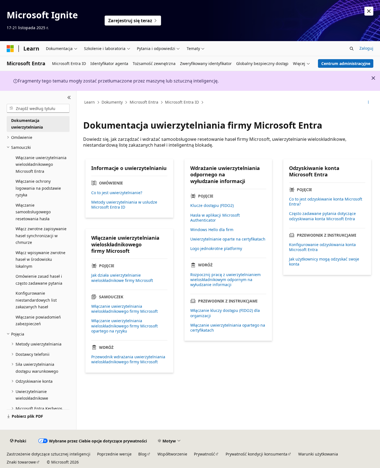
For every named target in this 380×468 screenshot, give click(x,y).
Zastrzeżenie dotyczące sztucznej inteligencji (48, 454)
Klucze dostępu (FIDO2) (212, 205)
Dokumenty (112, 102)
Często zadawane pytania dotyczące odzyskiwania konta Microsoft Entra (322, 216)
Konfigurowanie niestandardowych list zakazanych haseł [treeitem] (36, 300)
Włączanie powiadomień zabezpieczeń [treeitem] (38, 320)
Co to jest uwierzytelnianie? (116, 192)
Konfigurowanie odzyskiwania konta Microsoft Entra (322, 247)
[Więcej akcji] (368, 102)
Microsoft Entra (144, 102)
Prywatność (204, 454)
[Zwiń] (69, 97)
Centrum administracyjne (345, 63)
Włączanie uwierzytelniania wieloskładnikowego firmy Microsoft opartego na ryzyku (124, 325)
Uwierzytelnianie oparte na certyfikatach (227, 239)
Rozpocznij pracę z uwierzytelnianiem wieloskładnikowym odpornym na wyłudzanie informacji (225, 279)
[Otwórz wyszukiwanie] (351, 49)
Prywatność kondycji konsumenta (256, 454)
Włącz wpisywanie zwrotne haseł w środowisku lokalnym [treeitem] (40, 259)
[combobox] (38, 108)
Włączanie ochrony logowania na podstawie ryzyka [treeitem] (38, 188)
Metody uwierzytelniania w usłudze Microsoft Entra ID (124, 205)
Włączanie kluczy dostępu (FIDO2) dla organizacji (225, 313)
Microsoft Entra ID (182, 102)
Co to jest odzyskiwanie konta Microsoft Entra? (325, 202)
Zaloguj (366, 48)
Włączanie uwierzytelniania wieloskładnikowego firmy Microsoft (124, 309)
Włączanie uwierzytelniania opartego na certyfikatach (227, 328)
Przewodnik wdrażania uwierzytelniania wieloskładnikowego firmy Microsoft (128, 359)
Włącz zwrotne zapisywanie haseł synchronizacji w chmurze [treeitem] (41, 235)
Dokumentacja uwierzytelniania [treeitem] (27, 124)
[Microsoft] (10, 48)
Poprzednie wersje (114, 454)
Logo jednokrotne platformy (216, 248)
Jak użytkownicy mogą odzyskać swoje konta (324, 262)
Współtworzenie (172, 454)
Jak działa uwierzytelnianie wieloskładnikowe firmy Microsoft (122, 278)
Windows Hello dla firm (211, 229)
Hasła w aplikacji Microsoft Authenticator (215, 218)
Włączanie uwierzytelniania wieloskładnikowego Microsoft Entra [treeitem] (41, 164)
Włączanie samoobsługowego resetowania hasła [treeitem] (33, 211)
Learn (89, 102)
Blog (142, 454)
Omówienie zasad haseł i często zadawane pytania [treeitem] (39, 280)
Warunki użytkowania (318, 454)
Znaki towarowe (21, 462)
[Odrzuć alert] (368, 11)
